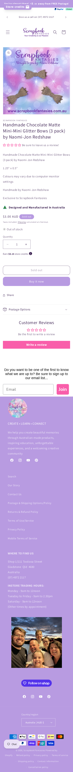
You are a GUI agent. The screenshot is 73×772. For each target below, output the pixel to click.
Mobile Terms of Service (22, 538)
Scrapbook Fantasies (34, 750)
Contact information (48, 761)
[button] (8, 32)
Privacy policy (41, 755)
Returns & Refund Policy (23, 512)
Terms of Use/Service (21, 520)
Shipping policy (26, 761)
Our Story (14, 485)
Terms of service (60, 755)
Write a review (36, 345)
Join (63, 389)
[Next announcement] (66, 17)
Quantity (8, 236)
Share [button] (10, 295)
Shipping (22, 222)
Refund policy (23, 755)
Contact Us (15, 494)
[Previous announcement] (7, 17)
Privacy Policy (16, 529)
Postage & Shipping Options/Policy (29, 503)
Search (12, 476)
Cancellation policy (38, 767)
